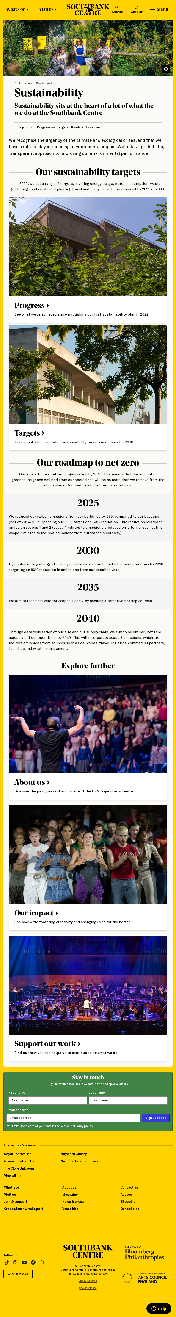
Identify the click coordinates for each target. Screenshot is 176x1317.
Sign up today (155, 1118)
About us (25, 83)
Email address (17, 1110)
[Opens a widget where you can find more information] (158, 1309)
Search (117, 12)
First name (16, 1092)
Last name (97, 1092)
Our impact (44, 83)
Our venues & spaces (20, 1145)
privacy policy (82, 1126)
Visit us (46, 10)
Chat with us (20, 1274)
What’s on (16, 10)
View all (10, 1176)
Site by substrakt (88, 1281)
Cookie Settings (87, 1288)
